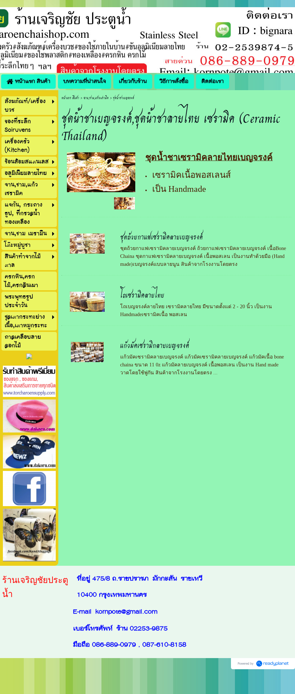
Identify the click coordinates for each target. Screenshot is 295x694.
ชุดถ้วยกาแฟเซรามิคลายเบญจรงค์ (161, 236)
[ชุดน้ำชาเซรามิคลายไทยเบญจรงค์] (101, 171)
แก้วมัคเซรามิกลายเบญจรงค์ (154, 345)
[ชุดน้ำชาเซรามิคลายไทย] (124, 203)
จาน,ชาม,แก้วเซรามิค (96, 97)
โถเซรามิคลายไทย (142, 294)
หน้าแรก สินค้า (70, 97)
